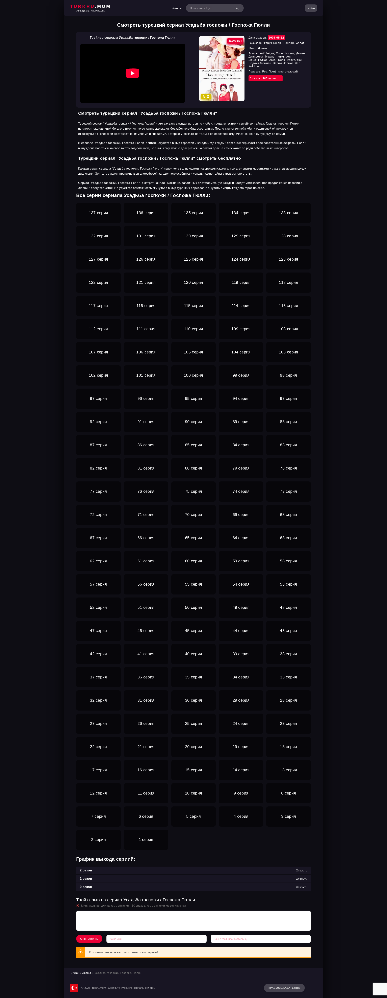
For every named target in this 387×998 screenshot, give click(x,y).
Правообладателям (284, 987)
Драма (86, 972)
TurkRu (74, 972)
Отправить (89, 938)
